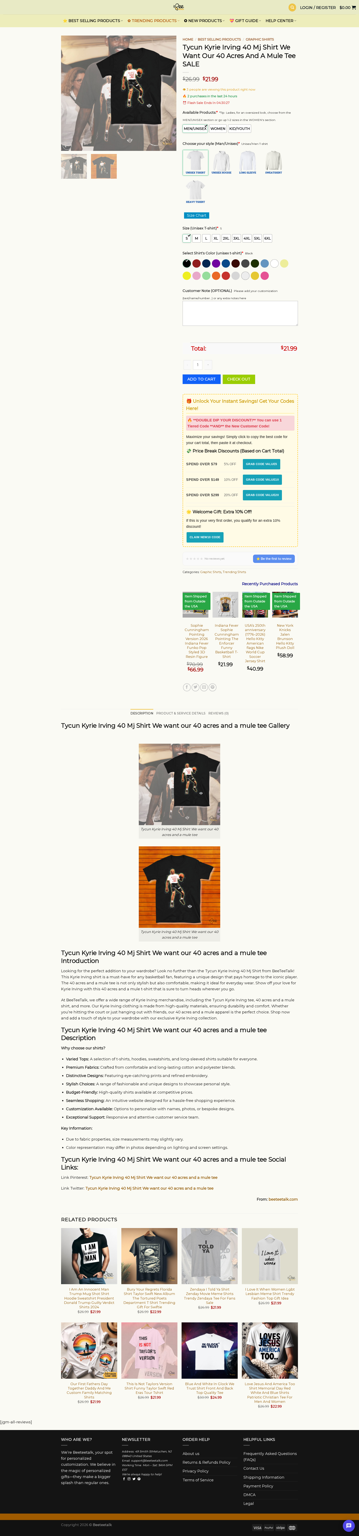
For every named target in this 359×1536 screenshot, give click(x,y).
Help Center (280, 20)
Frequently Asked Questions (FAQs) (270, 1456)
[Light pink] (196, 276)
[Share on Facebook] (187, 687)
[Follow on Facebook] (124, 1479)
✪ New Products (203, 20)
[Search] (292, 7)
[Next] (169, 93)
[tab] (141, 713)
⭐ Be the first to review (273, 559)
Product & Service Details (180, 713)
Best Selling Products (219, 39)
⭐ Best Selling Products (91, 20)
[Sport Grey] (235, 276)
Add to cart (201, 379)
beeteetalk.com (283, 1199)
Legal (248, 1503)
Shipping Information (263, 1477)
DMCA (249, 1494)
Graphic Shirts (260, 39)
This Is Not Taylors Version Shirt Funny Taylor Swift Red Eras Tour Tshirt (149, 1388)
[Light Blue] (265, 263)
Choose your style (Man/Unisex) (211, 144)
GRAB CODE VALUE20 (262, 495)
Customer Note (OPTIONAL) (207, 291)
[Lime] (206, 276)
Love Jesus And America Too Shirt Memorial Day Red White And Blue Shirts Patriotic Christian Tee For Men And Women (270, 1393)
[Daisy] (187, 276)
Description (141, 713)
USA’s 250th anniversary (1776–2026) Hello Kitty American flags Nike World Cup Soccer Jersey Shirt (255, 643)
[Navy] (206, 263)
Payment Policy (258, 1486)
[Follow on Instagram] (129, 1479)
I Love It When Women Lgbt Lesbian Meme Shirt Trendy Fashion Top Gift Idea (270, 1293)
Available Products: (200, 112)
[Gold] (255, 276)
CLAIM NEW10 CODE (205, 537)
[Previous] (68, 93)
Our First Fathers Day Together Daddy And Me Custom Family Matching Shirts (89, 1390)
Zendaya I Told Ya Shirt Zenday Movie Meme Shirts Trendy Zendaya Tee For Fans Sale (209, 1296)
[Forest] (255, 263)
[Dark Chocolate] (235, 263)
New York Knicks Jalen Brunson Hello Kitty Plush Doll (285, 636)
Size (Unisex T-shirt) (200, 228)
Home (188, 39)
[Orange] (216, 276)
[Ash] (245, 276)
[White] (274, 263)
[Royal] (226, 263)
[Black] (187, 263)
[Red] (226, 276)
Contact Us (253, 1468)
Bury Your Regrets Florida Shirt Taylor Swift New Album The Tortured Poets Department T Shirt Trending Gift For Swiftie (149, 1298)
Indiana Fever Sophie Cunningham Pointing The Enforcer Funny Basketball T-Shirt (227, 640)
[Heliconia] (265, 276)
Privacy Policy (196, 1471)
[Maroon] (196, 263)
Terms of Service (198, 1480)
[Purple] (216, 263)
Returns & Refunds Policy (206, 1462)
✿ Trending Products (152, 20)
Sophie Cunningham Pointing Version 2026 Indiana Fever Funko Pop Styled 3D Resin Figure (197, 640)
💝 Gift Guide (243, 20)
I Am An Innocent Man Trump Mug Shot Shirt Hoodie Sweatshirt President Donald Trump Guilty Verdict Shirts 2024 (89, 1298)
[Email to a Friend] (204, 687)
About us (191, 1453)
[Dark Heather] (245, 263)
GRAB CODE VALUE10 (262, 479)
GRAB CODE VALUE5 (261, 464)
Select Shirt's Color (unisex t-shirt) (213, 253)
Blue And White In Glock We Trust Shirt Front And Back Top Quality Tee (209, 1388)
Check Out (239, 379)
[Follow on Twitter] (134, 1479)
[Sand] (284, 263)
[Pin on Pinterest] (212, 687)
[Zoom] (67, 145)
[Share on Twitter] (195, 687)
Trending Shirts (234, 572)
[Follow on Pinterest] (139, 1479)
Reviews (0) (218, 713)
